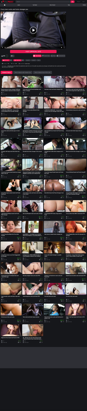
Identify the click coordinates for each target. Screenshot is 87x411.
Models (84, 4)
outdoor (33, 60)
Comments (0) (62, 55)
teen (38, 60)
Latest (18, 4)
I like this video (2, 56)
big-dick (27, 60)
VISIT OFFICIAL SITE (33, 51)
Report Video (47, 55)
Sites (69, 4)
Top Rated (35, 4)
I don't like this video (4, 56)
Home (4, 5)
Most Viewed (52, 4)
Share (54, 55)
